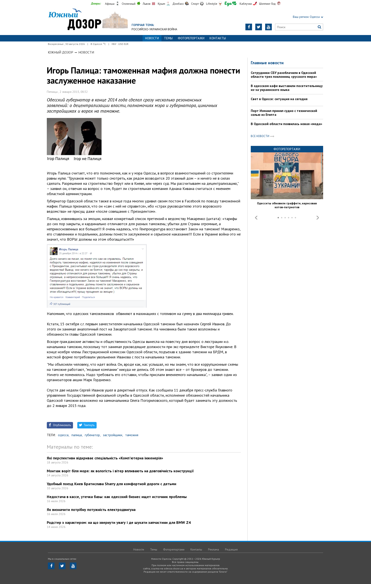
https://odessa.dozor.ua (88, 19)
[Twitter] (258, 27)
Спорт (195, 4)
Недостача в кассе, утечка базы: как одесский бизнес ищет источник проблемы (117, 496)
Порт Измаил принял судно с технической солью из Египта (284, 113)
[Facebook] (248, 27)
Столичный (128, 4)
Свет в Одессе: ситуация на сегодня (279, 99)
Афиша (109, 4)
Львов (147, 4)
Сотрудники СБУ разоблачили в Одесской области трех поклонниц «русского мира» (284, 74)
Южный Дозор (60, 52)
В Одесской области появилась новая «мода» (286, 124)
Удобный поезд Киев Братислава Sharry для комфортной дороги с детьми (111, 483)
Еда (231, 3)
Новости (86, 52)
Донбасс (178, 4)
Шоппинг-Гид (267, 4)
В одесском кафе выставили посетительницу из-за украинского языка (287, 88)
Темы (168, 38)
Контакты (218, 38)
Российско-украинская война (154, 29)
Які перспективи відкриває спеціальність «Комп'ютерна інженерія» (105, 458)
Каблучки (246, 4)
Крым (161, 4)
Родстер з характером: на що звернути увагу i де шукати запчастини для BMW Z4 (119, 522)
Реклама (213, 549)
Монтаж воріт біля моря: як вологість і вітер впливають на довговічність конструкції (120, 470)
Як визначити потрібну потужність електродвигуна (91, 509)
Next (318, 218)
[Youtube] (268, 27)
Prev (256, 218)
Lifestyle (211, 4)
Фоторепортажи (191, 38)
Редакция (231, 549)
